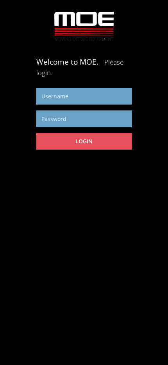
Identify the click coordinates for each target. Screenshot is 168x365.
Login (84, 141)
